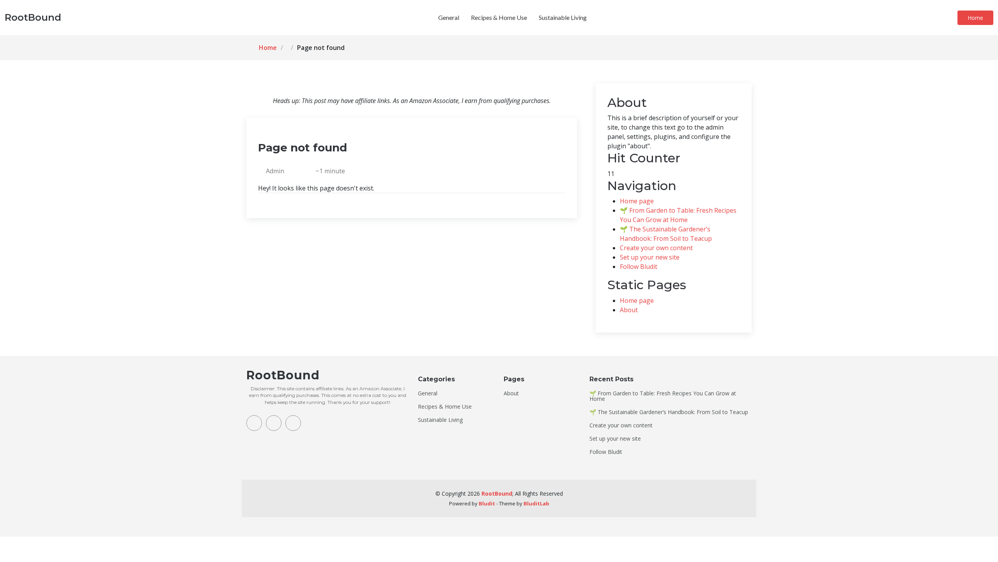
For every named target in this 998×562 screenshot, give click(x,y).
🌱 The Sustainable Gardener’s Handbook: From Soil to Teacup (668, 412)
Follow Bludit (638, 266)
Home (975, 17)
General (448, 17)
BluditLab (536, 503)
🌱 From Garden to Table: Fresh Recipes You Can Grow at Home (662, 396)
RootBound (496, 493)
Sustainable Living (563, 17)
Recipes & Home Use (499, 17)
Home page (637, 201)
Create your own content (656, 248)
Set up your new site (649, 257)
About (629, 310)
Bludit (487, 503)
